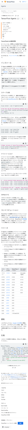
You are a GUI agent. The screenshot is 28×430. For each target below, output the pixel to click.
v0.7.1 (7, 303)
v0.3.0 (7, 313)
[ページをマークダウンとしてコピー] (22, 18)
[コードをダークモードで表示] (23, 104)
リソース (9, 11)
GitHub (2, 394)
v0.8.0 (7, 300)
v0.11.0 (8, 292)
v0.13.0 (8, 287)
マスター (8, 273)
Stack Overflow (4, 410)
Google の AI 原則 (17, 323)
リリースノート (4, 408)
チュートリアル (13, 55)
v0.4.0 (7, 310)
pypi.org (5, 71)
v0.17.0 (8, 277)
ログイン (24, 1)
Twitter (2, 397)
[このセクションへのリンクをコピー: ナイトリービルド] (14, 154)
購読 (20, 423)
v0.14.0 (8, 284)
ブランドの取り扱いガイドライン (8, 412)
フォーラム (3, 392)
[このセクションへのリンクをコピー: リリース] (9, 228)
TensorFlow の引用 (5, 415)
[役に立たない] (18, 16)
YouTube (3, 399)
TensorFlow (3, 11)
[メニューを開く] (2, 1)
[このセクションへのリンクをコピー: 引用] (6, 335)
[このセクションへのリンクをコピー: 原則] (6, 319)
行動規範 (24, 219)
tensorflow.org (12, 99)
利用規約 (3, 420)
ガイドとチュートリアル (8, 12)
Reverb (4, 121)
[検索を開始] (20, 2)
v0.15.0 (8, 282)
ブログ (2, 390)
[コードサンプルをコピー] (26, 104)
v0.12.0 (8, 290)
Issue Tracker (4, 405)
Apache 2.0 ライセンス (15, 376)
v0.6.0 (7, 305)
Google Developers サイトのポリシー (18, 377)
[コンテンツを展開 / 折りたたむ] (11, 23)
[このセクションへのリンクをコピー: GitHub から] (10, 195)
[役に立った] (16, 16)
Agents (3, 6)
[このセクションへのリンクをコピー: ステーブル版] (11, 93)
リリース (18, 68)
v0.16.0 (8, 279)
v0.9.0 (7, 297)
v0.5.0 (7, 308)
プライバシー (10, 420)
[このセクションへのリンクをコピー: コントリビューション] (19, 210)
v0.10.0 (8, 295)
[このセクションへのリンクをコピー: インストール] (12, 63)
